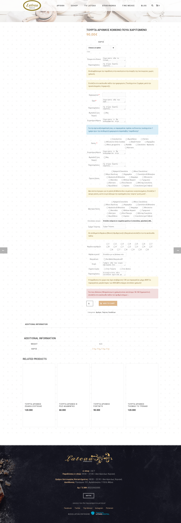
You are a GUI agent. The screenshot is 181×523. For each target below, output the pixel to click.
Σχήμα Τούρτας (94, 227)
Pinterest (109, 508)
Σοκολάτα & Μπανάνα (146, 174)
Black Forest (136, 142)
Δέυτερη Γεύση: (94, 209)
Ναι (107, 113)
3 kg (94, 349)
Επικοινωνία (109, 6)
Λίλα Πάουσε (126, 183)
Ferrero (145, 139)
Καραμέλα (128, 174)
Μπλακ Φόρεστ (129, 180)
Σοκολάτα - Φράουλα (145, 145)
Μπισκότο (148, 177)
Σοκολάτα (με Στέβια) (143, 186)
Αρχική (61, 6)
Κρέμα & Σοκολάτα (120, 171)
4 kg (98, 349)
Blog (144, 6)
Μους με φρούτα (113, 145)
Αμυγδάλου (132, 139)
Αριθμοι (98, 312)
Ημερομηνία (94, 95)
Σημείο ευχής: (94, 269)
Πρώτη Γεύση (94, 178)
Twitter (77, 508)
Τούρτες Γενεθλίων (109, 312)
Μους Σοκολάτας (140, 171)
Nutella (129, 145)
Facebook (68, 508)
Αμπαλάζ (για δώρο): (94, 114)
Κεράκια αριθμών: (94, 247)
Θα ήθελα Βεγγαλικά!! (114, 259)
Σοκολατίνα (117, 139)
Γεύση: (94, 143)
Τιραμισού (145, 180)
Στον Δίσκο (126, 269)
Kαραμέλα (150, 142)
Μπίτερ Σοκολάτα (145, 183)
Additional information (36, 324)
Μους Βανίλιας (112, 174)
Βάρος (101, 42)
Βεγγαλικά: (94, 259)
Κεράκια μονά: (94, 254)
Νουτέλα (113, 180)
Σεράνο (126, 186)
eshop (74, 6)
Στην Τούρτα (111, 269)
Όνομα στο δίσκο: (94, 59)
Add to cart (109, 303)
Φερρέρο (134, 177)
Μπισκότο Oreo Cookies (115, 142)
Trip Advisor (87, 508)
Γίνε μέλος (128, 6)
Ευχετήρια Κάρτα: (94, 121)
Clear (88, 52)
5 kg (103, 349)
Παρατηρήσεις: (94, 65)
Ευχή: (94, 264)
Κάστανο (130, 148)
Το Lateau (90, 6)
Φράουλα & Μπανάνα (116, 177)
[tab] (36, 324)
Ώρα (94, 101)
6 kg (107, 349)
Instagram (99, 508)
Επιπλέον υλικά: (94, 221)
